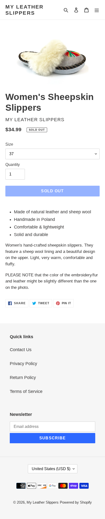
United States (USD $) (51, 469)
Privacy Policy (23, 363)
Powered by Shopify (76, 502)
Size (9, 144)
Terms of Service (26, 391)
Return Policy (23, 377)
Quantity (12, 164)
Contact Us (21, 349)
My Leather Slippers (24, 10)
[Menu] (97, 10)
